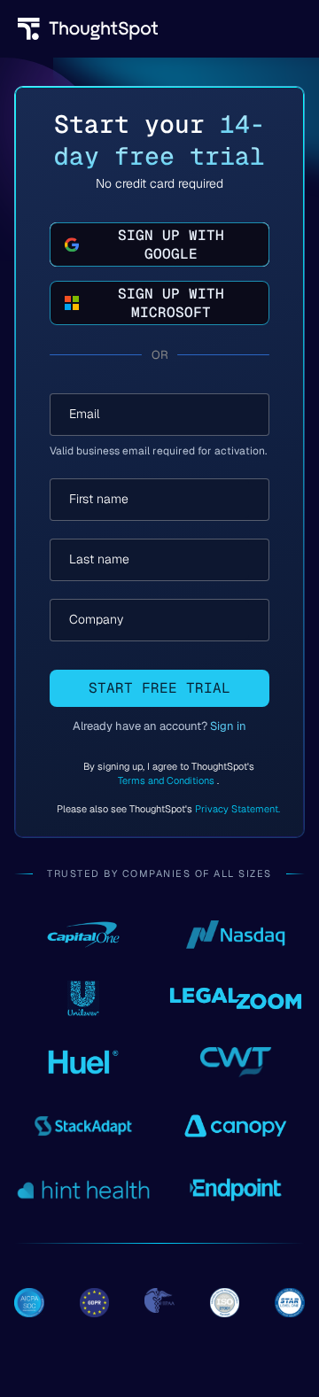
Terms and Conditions (167, 780)
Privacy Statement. (237, 809)
